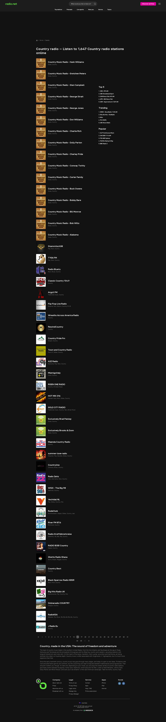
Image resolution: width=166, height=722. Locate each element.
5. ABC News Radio (104, 122)
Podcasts (69, 9)
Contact (87, 683)
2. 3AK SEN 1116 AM (105, 135)
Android (104, 688)
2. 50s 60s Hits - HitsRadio (107, 114)
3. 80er (101, 117)
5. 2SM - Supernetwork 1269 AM (108, 102)
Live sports (80, 9)
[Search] (95, 4)
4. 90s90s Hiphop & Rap (106, 141)
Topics (109, 9)
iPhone (104, 683)
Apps (86, 685)
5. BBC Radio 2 (103, 143)
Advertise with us (58, 688)
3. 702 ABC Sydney (104, 138)
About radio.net (57, 683)
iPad (103, 685)
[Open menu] (159, 4)
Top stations (58, 9)
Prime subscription (91, 691)
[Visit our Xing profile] (123, 683)
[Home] (37, 40)
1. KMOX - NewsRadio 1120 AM (108, 112)
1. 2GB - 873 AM (103, 91)
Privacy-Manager (74, 694)
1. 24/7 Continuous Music (106, 133)
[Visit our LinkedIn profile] (119, 683)
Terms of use (73, 683)
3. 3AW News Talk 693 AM (106, 96)
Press (54, 685)
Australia (84, 703)
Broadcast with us (58, 691)
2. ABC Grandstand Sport (106, 93)
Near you (91, 9)
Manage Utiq (72, 691)
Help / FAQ (88, 688)
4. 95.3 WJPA (102, 120)
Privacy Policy (73, 685)
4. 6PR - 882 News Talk (106, 99)
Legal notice (72, 688)
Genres (100, 9)
